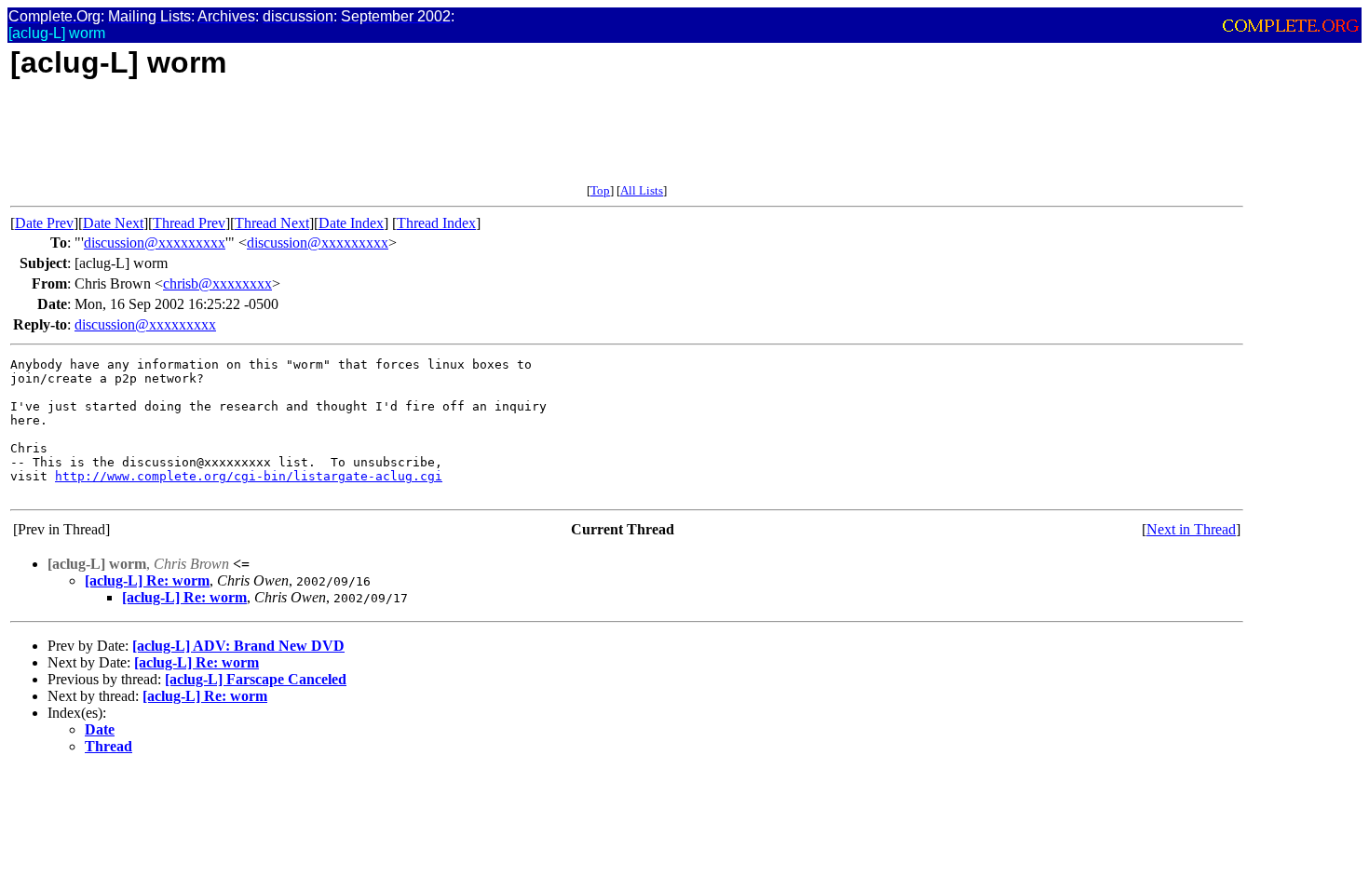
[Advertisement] (349, 141)
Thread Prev (189, 223)
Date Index (351, 223)
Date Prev (44, 223)
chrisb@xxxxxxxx (217, 283)
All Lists (641, 190)
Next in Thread (1191, 529)
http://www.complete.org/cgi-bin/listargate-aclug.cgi (248, 476)
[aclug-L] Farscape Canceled (255, 679)
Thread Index (436, 223)
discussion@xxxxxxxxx (154, 242)
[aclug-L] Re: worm (147, 580)
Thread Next (272, 223)
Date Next (113, 223)
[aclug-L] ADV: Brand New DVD (238, 646)
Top (600, 190)
